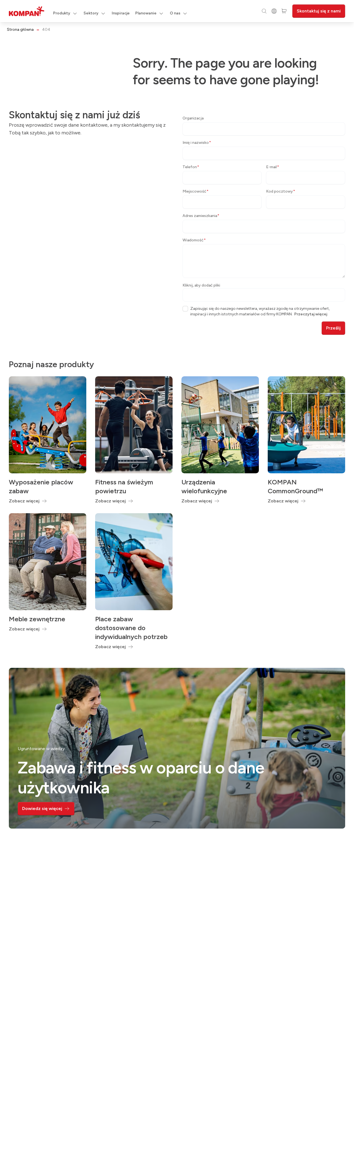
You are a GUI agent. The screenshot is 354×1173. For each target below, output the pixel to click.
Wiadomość (194, 240)
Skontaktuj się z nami (319, 11)
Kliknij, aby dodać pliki (201, 285)
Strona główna (20, 29)
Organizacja (193, 118)
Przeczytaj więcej (310, 314)
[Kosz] (284, 11)
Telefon (191, 167)
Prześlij (333, 328)
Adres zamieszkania (201, 215)
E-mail (272, 167)
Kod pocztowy (280, 191)
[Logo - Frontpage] (26, 11)
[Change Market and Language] (274, 11)
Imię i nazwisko (197, 142)
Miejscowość (196, 191)
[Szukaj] (264, 11)
